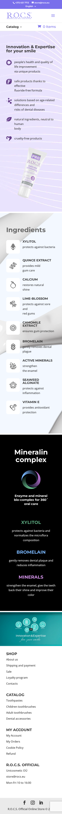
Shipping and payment (20, 665)
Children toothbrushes (21, 707)
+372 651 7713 (22, 2)
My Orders (13, 741)
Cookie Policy (14, 748)
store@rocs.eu (15, 776)
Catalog (12, 27)
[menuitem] (31, 6)
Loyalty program (17, 677)
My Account (14, 735)
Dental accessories (18, 718)
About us (12, 659)
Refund (11, 754)
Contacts (12, 683)
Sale (9, 671)
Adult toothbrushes (19, 713)
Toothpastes (14, 700)
